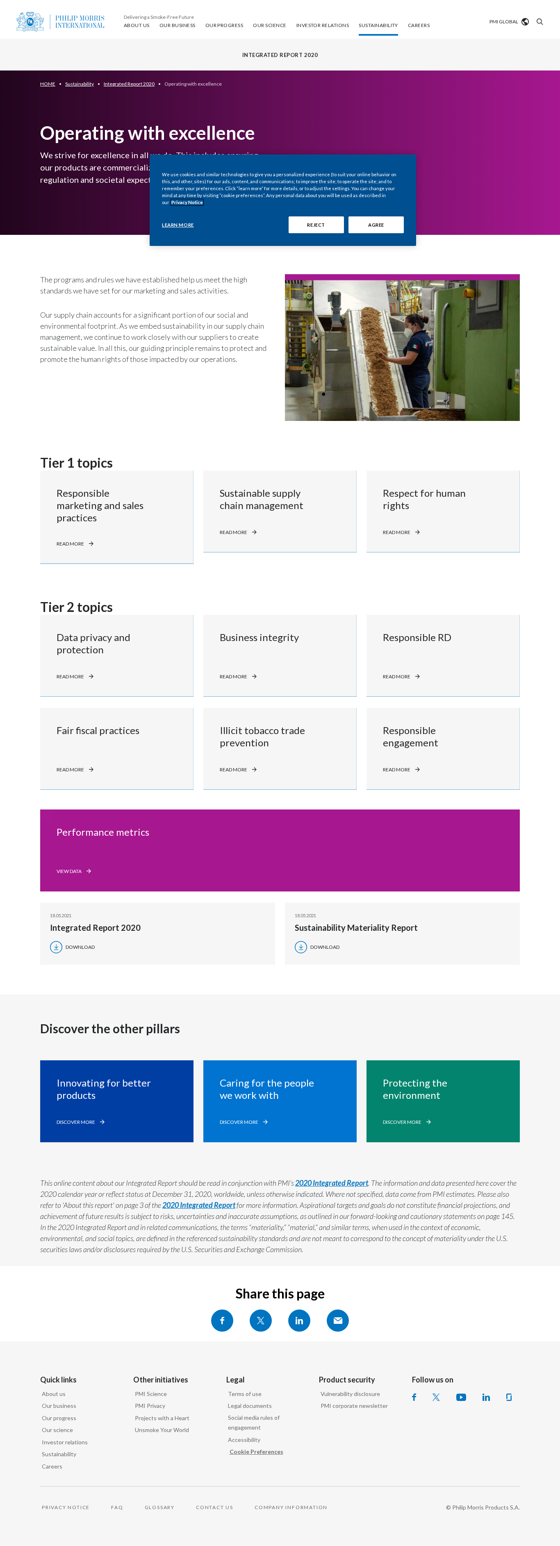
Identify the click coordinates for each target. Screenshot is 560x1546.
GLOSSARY (160, 1507)
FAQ (117, 1507)
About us (54, 1393)
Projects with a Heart (162, 1417)
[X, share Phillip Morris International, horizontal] (261, 1321)
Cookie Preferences (256, 1451)
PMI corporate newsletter (354, 1405)
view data (69, 871)
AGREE (376, 224)
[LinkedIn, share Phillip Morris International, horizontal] (299, 1321)
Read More (70, 544)
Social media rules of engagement (254, 1422)
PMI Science (151, 1393)
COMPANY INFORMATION (291, 1507)
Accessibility (244, 1439)
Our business (59, 1405)
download (80, 947)
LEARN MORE (178, 224)
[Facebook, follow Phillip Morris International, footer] (414, 1397)
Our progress (59, 1417)
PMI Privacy (150, 1405)
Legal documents (250, 1405)
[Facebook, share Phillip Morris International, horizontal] (222, 1321)
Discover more (76, 1122)
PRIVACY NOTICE (66, 1507)
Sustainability (59, 1454)
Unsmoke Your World (162, 1429)
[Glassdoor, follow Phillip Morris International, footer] (509, 1397)
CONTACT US (214, 1507)
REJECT (316, 224)
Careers (52, 1466)
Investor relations (65, 1442)
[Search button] (539, 21)
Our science (57, 1429)
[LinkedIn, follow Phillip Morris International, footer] (486, 1397)
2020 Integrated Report (331, 1182)
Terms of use (245, 1393)
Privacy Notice (187, 202)
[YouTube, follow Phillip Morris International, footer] (461, 1397)
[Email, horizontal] (338, 1321)
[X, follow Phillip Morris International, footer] (436, 1397)
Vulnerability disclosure (350, 1393)
